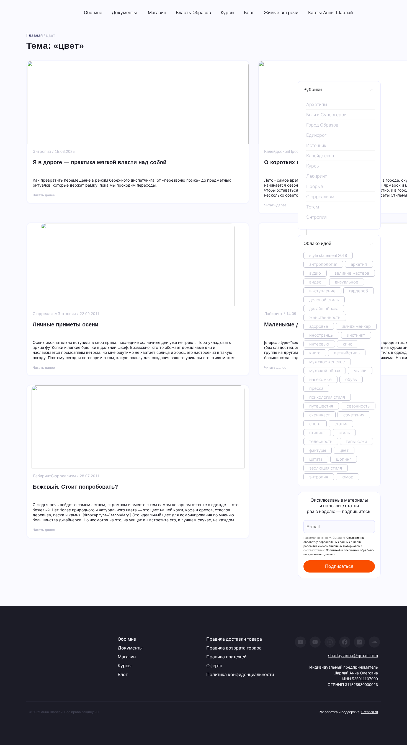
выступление (322, 290)
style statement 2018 (328, 255)
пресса (316, 388)
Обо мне (93, 12)
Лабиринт (316, 176)
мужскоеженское (327, 361)
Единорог (316, 135)
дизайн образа (323, 308)
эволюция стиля (325, 468)
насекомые (320, 379)
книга (314, 352)
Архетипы (316, 104)
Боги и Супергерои (326, 114)
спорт (315, 423)
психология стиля (327, 397)
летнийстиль (347, 352)
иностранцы (321, 335)
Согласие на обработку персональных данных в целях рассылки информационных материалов (333, 542)
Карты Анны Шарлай (330, 12)
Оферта (214, 665)
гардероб (358, 290)
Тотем (312, 207)
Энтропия (316, 217)
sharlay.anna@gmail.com (353, 655)
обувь (351, 379)
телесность (320, 441)
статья (340, 423)
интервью (319, 344)
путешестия (321, 406)
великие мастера (351, 273)
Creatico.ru (369, 712)
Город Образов (322, 125)
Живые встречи (281, 12)
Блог (249, 12)
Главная (34, 35)
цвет (344, 450)
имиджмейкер (356, 326)
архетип (359, 264)
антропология (323, 264)
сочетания (353, 415)
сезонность (358, 406)
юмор (347, 477)
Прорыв (314, 186)
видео (315, 282)
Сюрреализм (320, 196)
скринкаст (319, 415)
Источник (316, 145)
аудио (315, 273)
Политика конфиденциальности (240, 674)
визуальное (346, 282)
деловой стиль (324, 299)
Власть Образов (193, 12)
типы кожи (356, 441)
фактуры (317, 450)
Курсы (227, 12)
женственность (324, 317)
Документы (124, 12)
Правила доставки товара (234, 639)
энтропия (318, 477)
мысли (360, 370)
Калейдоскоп (320, 155)
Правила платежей (226, 656)
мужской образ (324, 370)
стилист (317, 432)
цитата (316, 459)
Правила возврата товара (234, 648)
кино (347, 344)
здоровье (318, 326)
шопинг (343, 459)
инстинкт (356, 335)
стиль (344, 432)
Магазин (157, 12)
